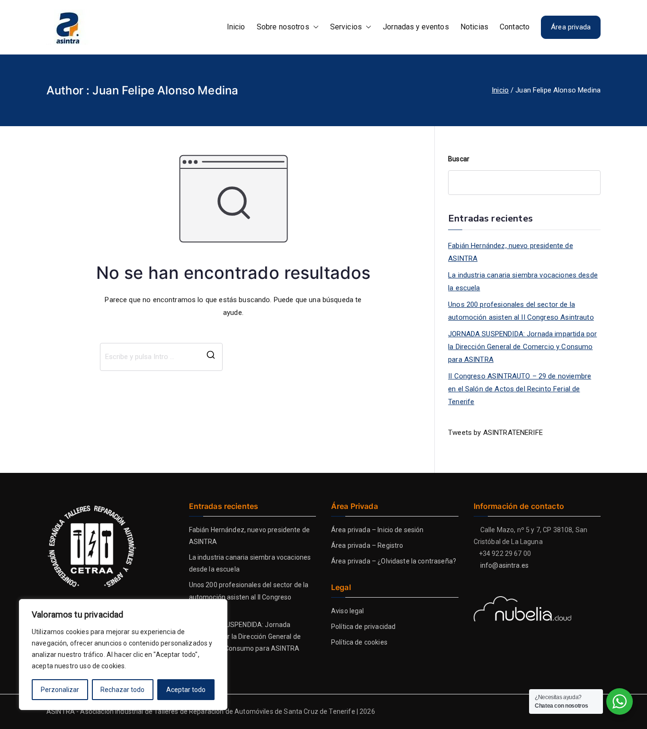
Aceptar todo (186, 689)
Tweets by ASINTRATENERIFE (495, 432)
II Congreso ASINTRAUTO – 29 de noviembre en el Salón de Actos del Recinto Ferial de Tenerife (519, 389)
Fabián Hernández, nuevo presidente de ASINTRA (510, 252)
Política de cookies (359, 642)
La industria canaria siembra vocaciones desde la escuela (523, 281)
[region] (123, 654)
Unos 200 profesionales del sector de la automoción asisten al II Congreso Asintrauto (521, 311)
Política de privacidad (363, 626)
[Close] (217, 607)
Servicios (346, 26)
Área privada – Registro (367, 545)
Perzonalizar (60, 689)
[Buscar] (210, 356)
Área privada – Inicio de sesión (377, 530)
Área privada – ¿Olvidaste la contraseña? (393, 561)
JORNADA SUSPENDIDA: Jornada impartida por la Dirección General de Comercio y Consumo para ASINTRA (522, 347)
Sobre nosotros (283, 26)
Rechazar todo (122, 689)
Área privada (571, 27)
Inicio (236, 26)
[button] (314, 27)
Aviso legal (347, 611)
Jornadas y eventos (416, 26)
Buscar (458, 159)
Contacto (515, 26)
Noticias (474, 26)
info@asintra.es (504, 565)
